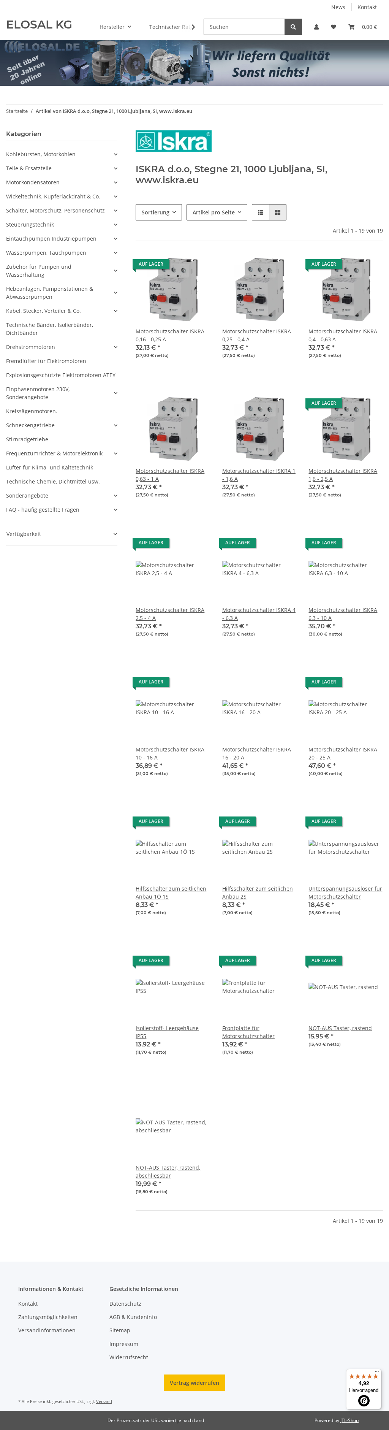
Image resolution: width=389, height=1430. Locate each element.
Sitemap (119, 1330)
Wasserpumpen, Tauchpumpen (46, 252)
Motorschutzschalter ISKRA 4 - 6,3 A (259, 613)
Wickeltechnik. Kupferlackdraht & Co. (53, 196)
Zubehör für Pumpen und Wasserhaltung (38, 270)
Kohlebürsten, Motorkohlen (41, 154)
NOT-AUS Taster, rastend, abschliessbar (168, 1171)
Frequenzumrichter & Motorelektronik (54, 453)
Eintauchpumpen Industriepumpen (51, 238)
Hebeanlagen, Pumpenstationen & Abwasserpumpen (49, 292)
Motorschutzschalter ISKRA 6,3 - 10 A (342, 613)
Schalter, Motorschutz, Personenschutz (55, 210)
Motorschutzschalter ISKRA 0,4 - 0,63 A (342, 335)
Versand (104, 1401)
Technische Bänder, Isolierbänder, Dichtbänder (49, 328)
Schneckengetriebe (30, 425)
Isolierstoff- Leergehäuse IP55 (167, 1032)
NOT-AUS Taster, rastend (340, 1028)
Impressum (123, 1344)
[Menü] (376, 1373)
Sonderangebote (27, 495)
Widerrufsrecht (128, 1357)
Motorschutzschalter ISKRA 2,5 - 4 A (170, 613)
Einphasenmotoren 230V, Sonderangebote (38, 393)
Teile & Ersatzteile (29, 168)
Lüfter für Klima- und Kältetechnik (49, 467)
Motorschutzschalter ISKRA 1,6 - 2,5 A (342, 474)
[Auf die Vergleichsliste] (177, 266)
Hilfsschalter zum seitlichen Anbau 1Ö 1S (171, 892)
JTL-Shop (349, 1420)
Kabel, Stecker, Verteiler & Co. (43, 310)
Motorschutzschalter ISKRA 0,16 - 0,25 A (170, 335)
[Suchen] (293, 27)
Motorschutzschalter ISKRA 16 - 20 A (256, 753)
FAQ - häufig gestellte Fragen (42, 509)
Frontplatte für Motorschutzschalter (248, 1032)
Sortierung (155, 212)
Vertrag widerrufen (194, 1382)
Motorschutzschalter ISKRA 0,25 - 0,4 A (256, 335)
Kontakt (367, 7)
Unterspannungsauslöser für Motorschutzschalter (345, 892)
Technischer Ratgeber (177, 26)
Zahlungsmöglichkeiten (47, 1317)
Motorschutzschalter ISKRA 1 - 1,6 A (259, 474)
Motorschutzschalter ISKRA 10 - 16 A (170, 753)
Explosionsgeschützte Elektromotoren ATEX (60, 375)
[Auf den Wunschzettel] (197, 266)
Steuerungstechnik (30, 224)
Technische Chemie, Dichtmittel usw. (53, 481)
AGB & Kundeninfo (133, 1317)
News (338, 7)
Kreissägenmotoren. (31, 411)
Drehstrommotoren (30, 346)
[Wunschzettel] (333, 27)
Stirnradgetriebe (27, 439)
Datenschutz (125, 1303)
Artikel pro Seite (214, 212)
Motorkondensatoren (33, 182)
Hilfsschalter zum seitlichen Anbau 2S (257, 892)
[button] (316, 27)
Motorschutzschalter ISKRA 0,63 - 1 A (170, 474)
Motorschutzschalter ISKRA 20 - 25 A (342, 753)
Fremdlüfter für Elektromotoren (46, 361)
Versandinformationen (47, 1330)
